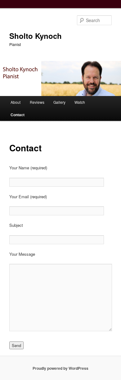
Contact (18, 114)
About (15, 102)
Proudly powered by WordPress (60, 368)
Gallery (59, 102)
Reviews (37, 102)
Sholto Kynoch (35, 35)
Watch (79, 102)
